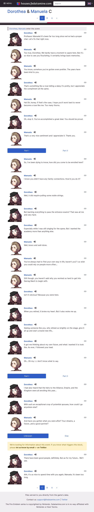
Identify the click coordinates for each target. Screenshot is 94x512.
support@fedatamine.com (48, 499)
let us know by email (25, 447)
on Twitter (42, 447)
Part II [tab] (65, 150)
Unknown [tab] (28, 436)
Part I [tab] (26, 150)
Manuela (39, 11)
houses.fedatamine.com (36, 3)
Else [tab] (66, 436)
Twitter (64, 499)
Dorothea (16, 11)
